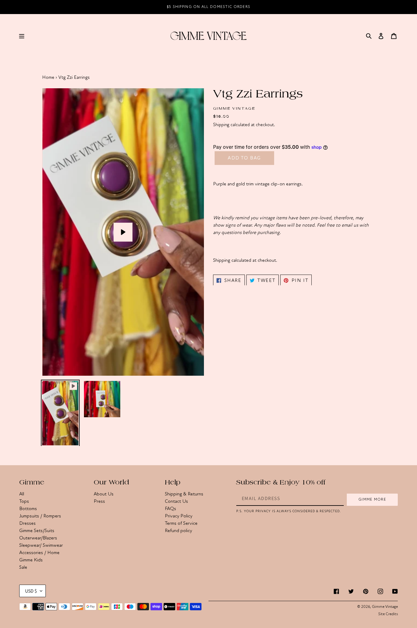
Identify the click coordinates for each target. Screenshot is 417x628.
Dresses (27, 523)
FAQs (170, 509)
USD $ (31, 591)
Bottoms (28, 509)
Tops (24, 501)
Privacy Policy (178, 516)
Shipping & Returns (184, 494)
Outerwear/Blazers (38, 538)
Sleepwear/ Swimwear (41, 545)
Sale (23, 567)
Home (48, 77)
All (21, 494)
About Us (104, 494)
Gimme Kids (31, 560)
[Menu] (22, 35)
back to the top (377, 620)
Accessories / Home (39, 553)
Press (99, 501)
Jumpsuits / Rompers (40, 516)
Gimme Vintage (385, 606)
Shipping (221, 124)
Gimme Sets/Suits (36, 531)
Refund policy (178, 531)
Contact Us (176, 501)
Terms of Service (181, 523)
